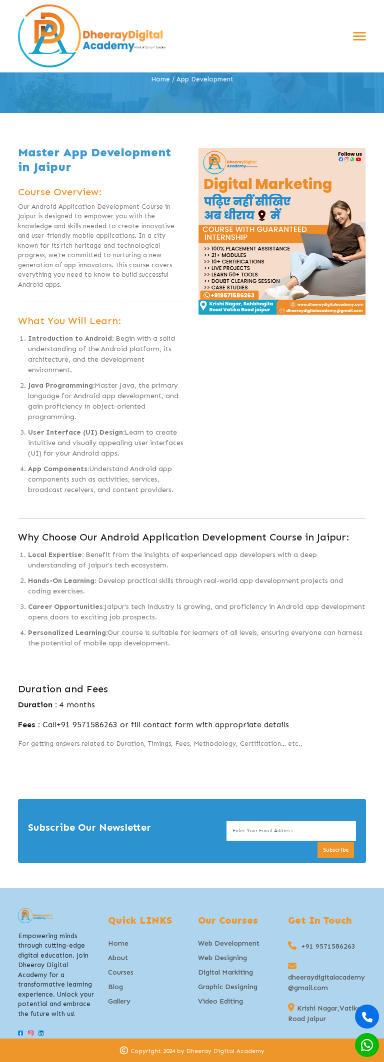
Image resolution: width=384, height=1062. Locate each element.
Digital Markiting (225, 972)
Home (160, 79)
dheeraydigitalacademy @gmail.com (326, 982)
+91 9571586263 (87, 724)
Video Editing (220, 1001)
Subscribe (335, 850)
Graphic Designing (228, 987)
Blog (115, 987)
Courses (121, 972)
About (118, 958)
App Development (205, 79)
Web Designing (222, 958)
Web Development (229, 943)
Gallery (119, 1001)
